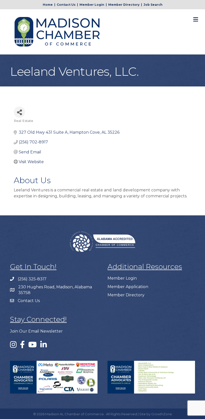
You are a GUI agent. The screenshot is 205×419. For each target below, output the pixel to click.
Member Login (92, 4)
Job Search (153, 4)
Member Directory (124, 4)
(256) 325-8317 (32, 279)
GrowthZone (161, 414)
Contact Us (66, 4)
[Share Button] (19, 112)
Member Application (128, 286)
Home (48, 4)
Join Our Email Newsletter (36, 331)
